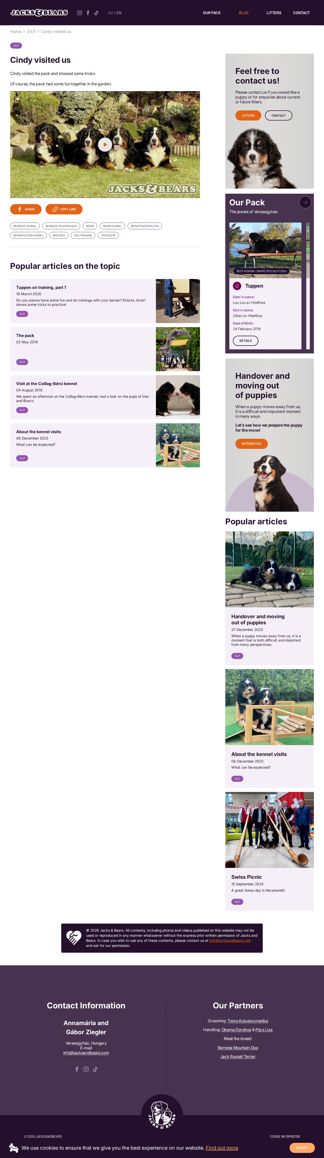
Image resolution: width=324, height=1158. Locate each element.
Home (15, 31)
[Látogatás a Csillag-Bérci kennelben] (105, 397)
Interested (251, 444)
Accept (302, 1148)
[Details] (265, 286)
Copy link (68, 209)
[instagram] (79, 12)
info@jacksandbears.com (230, 940)
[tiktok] (96, 12)
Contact (301, 12)
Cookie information (285, 1136)
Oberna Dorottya (236, 1029)
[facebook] (88, 12)
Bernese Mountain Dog (238, 1047)
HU (110, 12)
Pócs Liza (264, 1029)
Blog (244, 12)
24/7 (31, 31)
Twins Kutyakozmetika (248, 1020)
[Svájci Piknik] (269, 851)
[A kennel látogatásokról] (105, 445)
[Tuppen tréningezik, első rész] (105, 301)
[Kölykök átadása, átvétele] (269, 598)
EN (118, 12)
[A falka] (105, 349)
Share (30, 209)
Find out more (222, 1148)
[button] (305, 202)
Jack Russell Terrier (238, 1056)
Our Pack (211, 12)
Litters (274, 12)
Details (245, 340)
